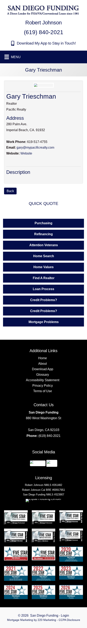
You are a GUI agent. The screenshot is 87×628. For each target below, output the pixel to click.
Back (10, 191)
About (42, 363)
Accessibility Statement (42, 380)
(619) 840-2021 (49, 436)
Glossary (42, 374)
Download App (42, 369)
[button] (43, 43)
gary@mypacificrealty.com (35, 147)
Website (26, 153)
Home (42, 358)
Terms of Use (42, 391)
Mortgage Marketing (20, 619)
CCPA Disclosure (69, 619)
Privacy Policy (42, 385)
